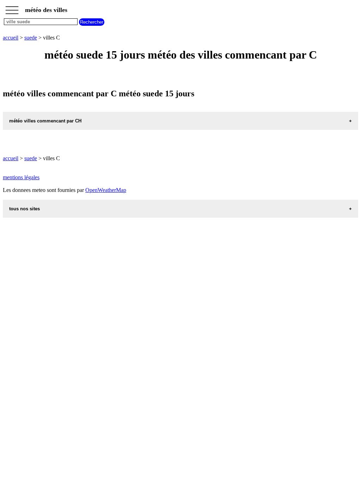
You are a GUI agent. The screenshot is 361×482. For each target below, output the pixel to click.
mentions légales (21, 177)
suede (30, 38)
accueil (10, 38)
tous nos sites (24, 208)
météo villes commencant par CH (45, 120)
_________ (12, 7)
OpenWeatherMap (105, 190)
